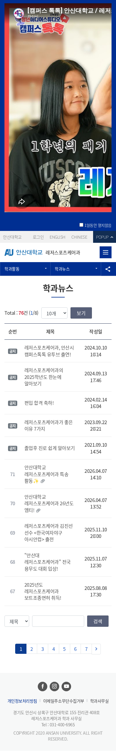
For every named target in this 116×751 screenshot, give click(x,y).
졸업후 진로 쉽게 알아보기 (49, 447)
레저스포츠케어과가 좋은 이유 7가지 (48, 425)
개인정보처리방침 (22, 701)
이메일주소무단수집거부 (63, 701)
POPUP (102, 237)
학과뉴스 (62, 269)
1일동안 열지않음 (98, 225)
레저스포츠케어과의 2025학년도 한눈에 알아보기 (43, 376)
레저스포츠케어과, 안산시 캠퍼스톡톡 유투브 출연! (49, 351)
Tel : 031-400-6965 (58, 725)
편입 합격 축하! (39, 402)
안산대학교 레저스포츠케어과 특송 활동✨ (46, 474)
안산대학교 (12, 237)
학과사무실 (99, 701)
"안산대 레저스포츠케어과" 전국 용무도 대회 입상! (47, 562)
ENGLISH (57, 237)
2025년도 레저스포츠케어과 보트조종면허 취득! (42, 591)
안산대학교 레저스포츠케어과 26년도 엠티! (49, 503)
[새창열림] (42, 686)
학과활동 (11, 269)
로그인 (38, 237)
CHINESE (79, 237)
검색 (97, 621)
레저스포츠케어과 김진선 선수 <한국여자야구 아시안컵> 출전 (48, 532)
